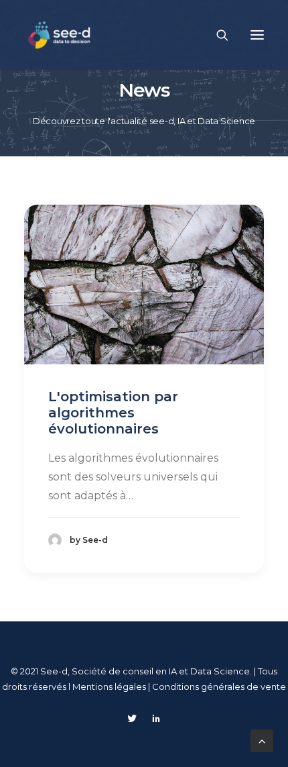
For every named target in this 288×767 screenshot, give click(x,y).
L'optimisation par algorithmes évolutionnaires (113, 413)
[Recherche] (216, 35)
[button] (257, 35)
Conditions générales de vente (219, 686)
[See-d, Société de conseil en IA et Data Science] (59, 35)
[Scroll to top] (261, 739)
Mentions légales (110, 686)
